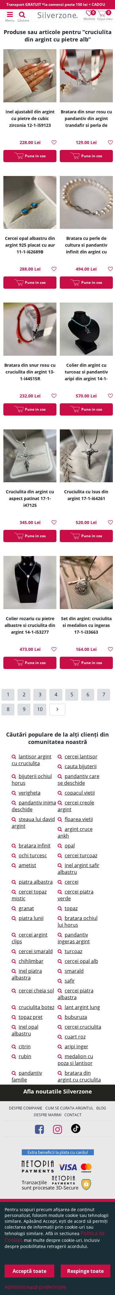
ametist (27, 865)
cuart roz (75, 1036)
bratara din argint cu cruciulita (79, 1076)
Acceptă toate (29, 1271)
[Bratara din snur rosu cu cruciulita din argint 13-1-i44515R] (29, 330)
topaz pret (31, 1017)
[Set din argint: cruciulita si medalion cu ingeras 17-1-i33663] (86, 583)
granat (26, 908)
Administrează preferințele (35, 1287)
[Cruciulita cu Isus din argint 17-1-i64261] (86, 456)
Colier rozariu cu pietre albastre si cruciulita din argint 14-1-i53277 (30, 625)
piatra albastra (36, 881)
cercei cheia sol (36, 990)
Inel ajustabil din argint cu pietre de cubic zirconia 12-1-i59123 (30, 118)
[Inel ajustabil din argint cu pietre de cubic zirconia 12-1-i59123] (29, 76)
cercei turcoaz (81, 855)
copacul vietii (80, 792)
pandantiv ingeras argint (74, 938)
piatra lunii (31, 918)
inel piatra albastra (27, 974)
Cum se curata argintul (69, 1108)
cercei (72, 881)
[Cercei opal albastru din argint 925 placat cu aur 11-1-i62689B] (29, 203)
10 (40, 709)
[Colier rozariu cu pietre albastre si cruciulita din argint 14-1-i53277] (29, 583)
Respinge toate (85, 1271)
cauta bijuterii (81, 766)
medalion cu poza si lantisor (75, 1059)
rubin (25, 1056)
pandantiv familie (27, 1076)
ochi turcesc (33, 855)
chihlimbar (31, 961)
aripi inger (76, 1046)
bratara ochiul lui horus (78, 921)
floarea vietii (79, 819)
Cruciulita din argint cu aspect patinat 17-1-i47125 (30, 498)
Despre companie (25, 1108)
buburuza (76, 1017)
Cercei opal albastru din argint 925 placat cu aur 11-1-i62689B (30, 245)
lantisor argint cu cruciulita (32, 760)
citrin (25, 1046)
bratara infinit (35, 845)
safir (70, 980)
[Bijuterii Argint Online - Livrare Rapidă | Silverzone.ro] (58, 16)
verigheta (29, 792)
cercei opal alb (81, 961)
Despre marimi (47, 1114)
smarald (74, 971)
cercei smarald (36, 951)
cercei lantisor (81, 756)
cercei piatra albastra (76, 994)
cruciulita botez (36, 1007)
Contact (73, 1114)
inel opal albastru (25, 1030)
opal (70, 845)
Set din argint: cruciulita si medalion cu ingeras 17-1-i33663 (86, 625)
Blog (101, 1108)
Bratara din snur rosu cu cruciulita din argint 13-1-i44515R (30, 371)
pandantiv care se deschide (78, 779)
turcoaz (73, 951)
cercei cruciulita (83, 1026)
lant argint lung (82, 1007)
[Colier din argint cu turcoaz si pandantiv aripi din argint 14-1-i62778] (86, 330)
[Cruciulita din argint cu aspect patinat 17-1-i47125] (29, 456)
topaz (71, 908)
